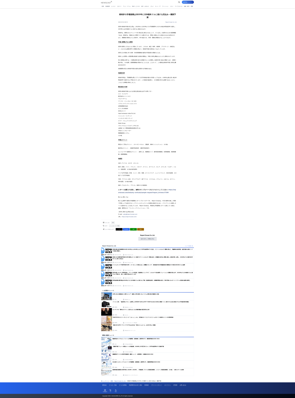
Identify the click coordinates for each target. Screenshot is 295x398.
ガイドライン (167, 385)
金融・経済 (186, 6)
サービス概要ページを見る (283, 394)
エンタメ (113, 6)
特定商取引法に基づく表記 (135, 385)
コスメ (171, 6)
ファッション (165, 6)
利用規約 (146, 385)
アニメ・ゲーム (127, 6)
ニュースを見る (188, 245)
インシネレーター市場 (114, 225)
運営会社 (104, 385)
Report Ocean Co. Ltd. (171, 22)
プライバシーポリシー (156, 385)
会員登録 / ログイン (188, 2)
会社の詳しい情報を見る (147, 239)
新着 (103, 6)
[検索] (179, 2)
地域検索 (107, 6)
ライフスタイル (178, 6)
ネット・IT (157, 6)
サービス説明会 (123, 385)
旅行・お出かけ (145, 6)
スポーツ (119, 6)
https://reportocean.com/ (129, 216)
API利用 (175, 385)
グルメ (152, 6)
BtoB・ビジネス (136, 6)
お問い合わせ (183, 385)
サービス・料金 (113, 385)
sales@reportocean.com (130, 214)
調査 (192, 6)
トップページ (106, 381)
